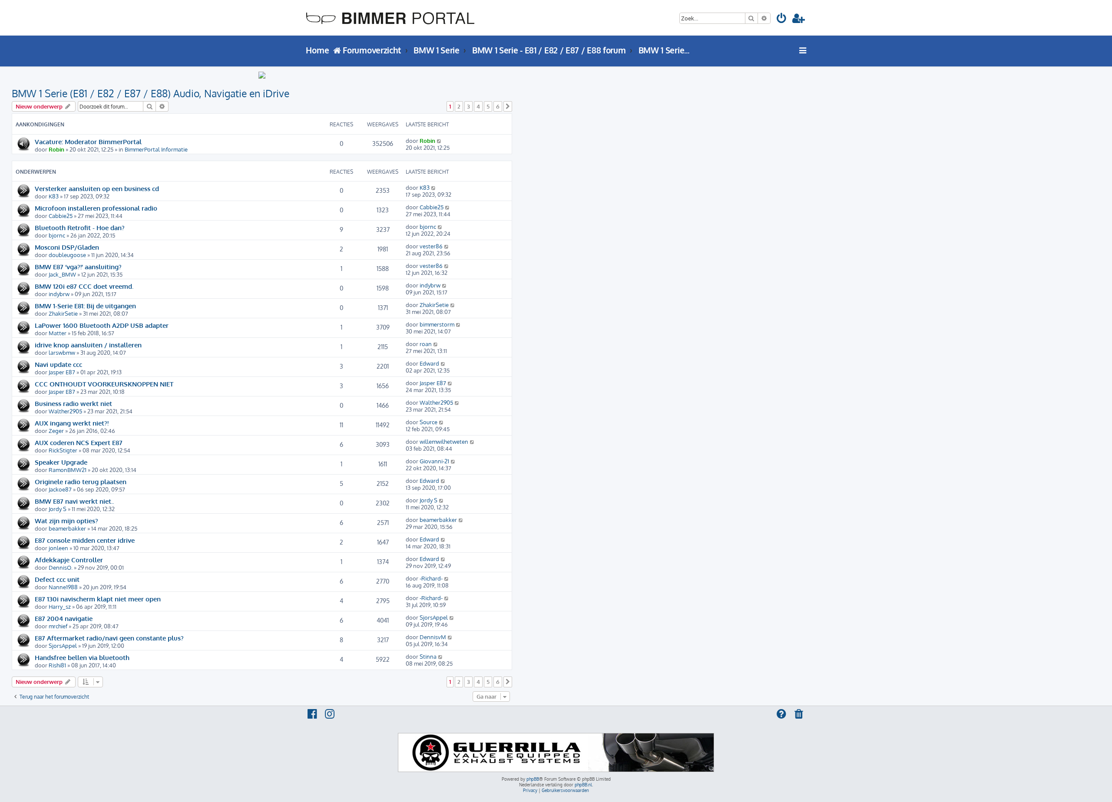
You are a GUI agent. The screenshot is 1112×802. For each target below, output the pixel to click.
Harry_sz (60, 606)
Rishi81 (57, 665)
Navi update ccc (58, 364)
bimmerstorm (437, 324)
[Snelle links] (803, 50)
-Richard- (431, 578)
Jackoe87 (60, 489)
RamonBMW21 (67, 469)
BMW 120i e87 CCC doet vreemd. (84, 286)
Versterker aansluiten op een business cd (97, 188)
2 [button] (458, 106)
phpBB (532, 779)
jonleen (58, 548)
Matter (57, 333)
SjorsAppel (434, 617)
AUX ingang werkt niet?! (72, 423)
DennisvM (433, 637)
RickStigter (63, 450)
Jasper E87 (62, 372)
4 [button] (478, 106)
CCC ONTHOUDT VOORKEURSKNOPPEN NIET (104, 384)
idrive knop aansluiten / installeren (88, 344)
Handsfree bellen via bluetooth (82, 657)
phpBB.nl (583, 784)
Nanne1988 (63, 587)
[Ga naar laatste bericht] (439, 140)
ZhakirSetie (63, 313)
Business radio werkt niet (73, 403)
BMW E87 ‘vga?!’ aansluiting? (78, 266)
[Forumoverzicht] (390, 17)
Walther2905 (65, 411)
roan (426, 343)
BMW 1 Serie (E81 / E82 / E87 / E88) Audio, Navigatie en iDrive (150, 93)
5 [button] (488, 106)
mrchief (58, 626)
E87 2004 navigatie (64, 618)
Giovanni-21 (434, 461)
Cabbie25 (61, 215)
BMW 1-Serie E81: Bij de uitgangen (85, 305)
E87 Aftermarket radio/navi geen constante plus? (109, 638)
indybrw (59, 293)
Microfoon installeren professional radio (96, 208)
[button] (507, 106)
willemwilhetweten (444, 441)
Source (428, 422)
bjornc (57, 235)
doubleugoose (67, 254)
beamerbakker (67, 528)
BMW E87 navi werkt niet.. (74, 501)
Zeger (56, 430)
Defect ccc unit (57, 579)
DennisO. (61, 567)
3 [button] (468, 106)
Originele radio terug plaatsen (80, 481)
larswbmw (62, 352)
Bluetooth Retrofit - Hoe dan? (80, 227)
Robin (56, 149)
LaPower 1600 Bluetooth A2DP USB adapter (102, 325)
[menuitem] (782, 19)
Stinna (428, 656)
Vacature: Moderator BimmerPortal (88, 141)
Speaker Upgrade (61, 462)
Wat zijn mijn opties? (66, 520)
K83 (54, 196)
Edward (429, 363)
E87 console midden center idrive (85, 540)
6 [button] (498, 106)
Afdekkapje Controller (69, 559)
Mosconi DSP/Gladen (67, 247)
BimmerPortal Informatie (156, 149)
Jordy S (57, 508)
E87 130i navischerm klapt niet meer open (98, 598)
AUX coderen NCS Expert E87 (78, 442)
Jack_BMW (62, 274)
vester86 (431, 246)
